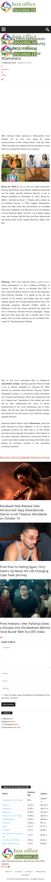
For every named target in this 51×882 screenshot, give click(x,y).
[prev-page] (0, 637)
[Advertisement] (16, 21)
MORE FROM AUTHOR (36, 458)
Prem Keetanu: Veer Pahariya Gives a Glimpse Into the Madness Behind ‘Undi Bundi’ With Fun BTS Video (25, 627)
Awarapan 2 (7, 809)
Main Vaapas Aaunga (11, 844)
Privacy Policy (41, 871)
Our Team (18, 871)
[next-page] (1, 637)
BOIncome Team (10, 63)
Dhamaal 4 (7, 812)
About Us (8, 871)
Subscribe (16, 727)
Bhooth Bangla (8, 819)
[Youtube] (8, 867)
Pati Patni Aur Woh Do (11, 840)
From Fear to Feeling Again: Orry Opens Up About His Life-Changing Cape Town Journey (24, 571)
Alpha (5, 826)
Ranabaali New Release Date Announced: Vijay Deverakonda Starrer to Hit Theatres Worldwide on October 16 (23, 512)
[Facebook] (2, 867)
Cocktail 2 (6, 823)
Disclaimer (25, 875)
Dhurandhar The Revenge (13, 800)
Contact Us (29, 871)
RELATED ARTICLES (11, 458)
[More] (25, 79)
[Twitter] (6, 867)
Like (11, 719)
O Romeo (6, 830)
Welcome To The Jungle (12, 816)
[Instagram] (4, 867)
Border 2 (6, 805)
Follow (12, 722)
